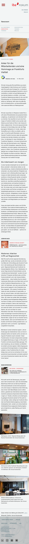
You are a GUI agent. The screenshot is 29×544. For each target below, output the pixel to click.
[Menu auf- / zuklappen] (3, 5)
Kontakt (18, 519)
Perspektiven (18, 27)
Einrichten (4, 29)
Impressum (4, 523)
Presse (16, 31)
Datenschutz (13, 523)
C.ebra (25, 513)
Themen (16, 29)
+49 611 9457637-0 (9, 534)
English (26, 12)
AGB (20, 523)
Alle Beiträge (5, 27)
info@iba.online (8, 536)
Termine (3, 31)
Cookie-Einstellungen (7, 519)
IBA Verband (25, 10)
